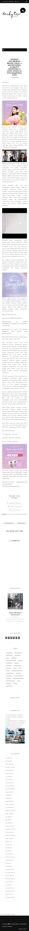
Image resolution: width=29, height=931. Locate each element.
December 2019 (9, 869)
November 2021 (9, 829)
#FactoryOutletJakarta (11, 660)
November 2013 (9, 891)
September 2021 (9, 835)
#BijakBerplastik (18, 652)
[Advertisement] (14, 37)
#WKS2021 (15, 683)
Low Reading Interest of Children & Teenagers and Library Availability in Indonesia (14, 717)
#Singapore (8, 678)
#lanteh (8, 670)
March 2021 (8, 854)
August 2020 (8, 860)
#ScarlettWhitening (22, 514)
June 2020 (7, 866)
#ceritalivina (17, 655)
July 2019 (7, 885)
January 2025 (8, 782)
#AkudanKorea (9, 652)
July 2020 (7, 863)
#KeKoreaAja (9, 665)
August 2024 (8, 792)
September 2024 (9, 789)
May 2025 (7, 776)
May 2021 (7, 847)
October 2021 (8, 832)
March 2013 (8, 894)
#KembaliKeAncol (17, 665)
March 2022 (8, 823)
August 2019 (8, 881)
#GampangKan (9, 663)
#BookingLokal (9, 655)
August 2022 (8, 813)
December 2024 (9, 786)
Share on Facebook (15, 503)
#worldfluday (9, 686)
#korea (14, 668)
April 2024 (7, 795)
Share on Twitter (15, 506)
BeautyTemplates (15, 924)
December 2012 (9, 897)
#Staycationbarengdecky (18, 678)
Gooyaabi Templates (7, 926)
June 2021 (7, 844)
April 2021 (7, 851)
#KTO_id (20, 668)
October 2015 (8, 888)
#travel (18, 680)
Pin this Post (15, 510)
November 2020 (9, 857)
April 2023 (7, 798)
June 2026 (7, 758)
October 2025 (8, 770)
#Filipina (20, 660)
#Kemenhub (8, 668)
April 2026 (7, 761)
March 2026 (8, 764)
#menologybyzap (10, 673)
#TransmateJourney (10, 680)
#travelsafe (8, 683)
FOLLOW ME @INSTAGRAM (7, 914)
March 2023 (8, 801)
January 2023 (8, 807)
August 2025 (8, 773)
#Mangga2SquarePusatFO (17, 670)
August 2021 (8, 838)
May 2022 (7, 820)
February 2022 (8, 826)
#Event (8, 514)
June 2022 (7, 816)
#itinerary (16, 663)
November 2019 (9, 872)
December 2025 (9, 767)
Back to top (22, 929)
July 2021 (7, 841)
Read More (21, 621)
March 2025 (8, 779)
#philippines (18, 673)
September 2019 (9, 878)
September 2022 (9, 810)
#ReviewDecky (13, 514)
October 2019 (8, 875)
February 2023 (8, 804)
